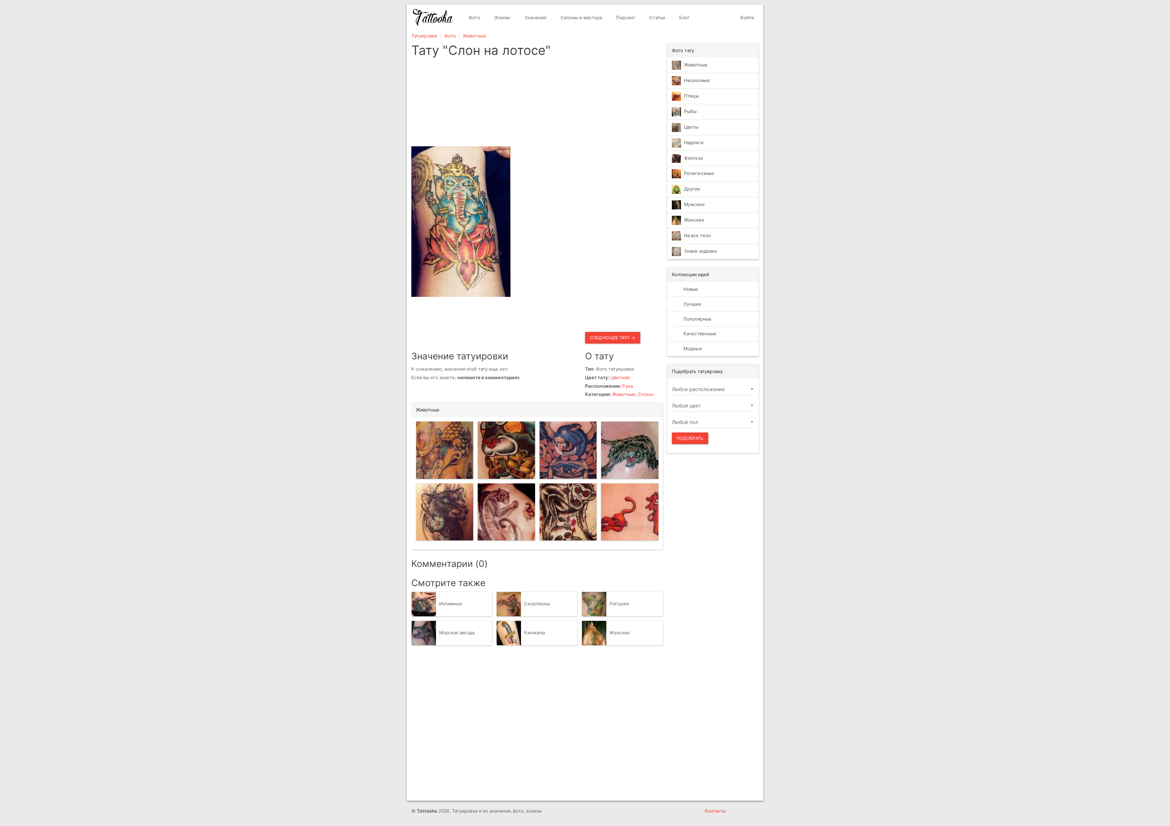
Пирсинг (625, 17)
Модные (692, 348)
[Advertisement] (537, 103)
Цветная (620, 377)
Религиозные (699, 173)
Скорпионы (537, 604)
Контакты (715, 811)
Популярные (696, 319)
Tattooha (433, 17)
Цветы (691, 127)
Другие (692, 189)
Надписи (694, 142)
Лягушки (619, 604)
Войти (746, 17)
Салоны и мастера (580, 17)
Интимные (451, 604)
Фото (473, 17)
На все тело (697, 236)
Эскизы (502, 17)
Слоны (645, 394)
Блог (684, 17)
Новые (690, 289)
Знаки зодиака (700, 251)
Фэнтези (693, 158)
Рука (627, 386)
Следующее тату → (612, 337)
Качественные (699, 333)
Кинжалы (534, 633)
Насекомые (697, 80)
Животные (474, 36)
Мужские (694, 205)
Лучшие (691, 304)
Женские (619, 633)
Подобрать (690, 438)
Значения (535, 17)
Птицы (691, 96)
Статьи (656, 17)
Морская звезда (456, 633)
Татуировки (424, 36)
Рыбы (690, 111)
